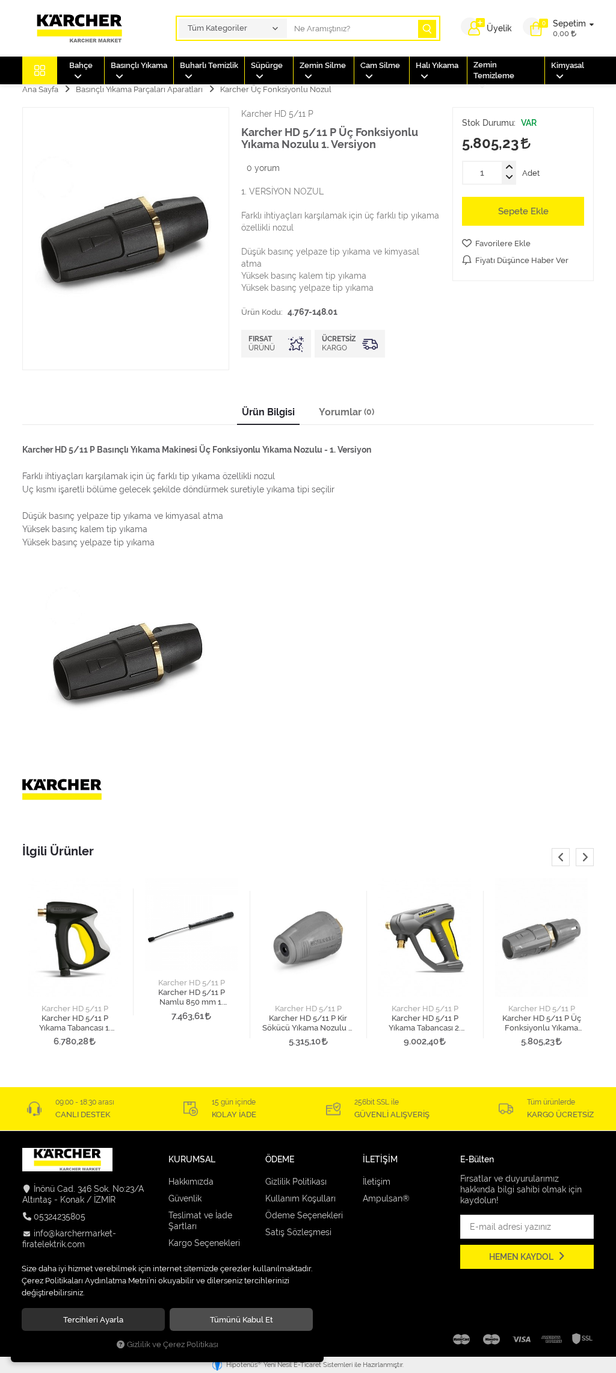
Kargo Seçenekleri (204, 1243)
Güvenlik (185, 1198)
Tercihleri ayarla (93, 1319)
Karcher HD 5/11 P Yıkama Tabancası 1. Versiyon (75, 1023)
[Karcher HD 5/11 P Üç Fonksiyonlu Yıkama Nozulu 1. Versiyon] (126, 239)
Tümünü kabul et (241, 1319)
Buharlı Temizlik (209, 65)
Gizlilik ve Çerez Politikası (172, 1344)
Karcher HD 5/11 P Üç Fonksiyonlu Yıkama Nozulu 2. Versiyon (541, 1023)
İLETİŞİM (380, 1159)
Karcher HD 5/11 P (75, 1008)
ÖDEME (279, 1159)
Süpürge (267, 65)
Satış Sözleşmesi (298, 1232)
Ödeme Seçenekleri (304, 1215)
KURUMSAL (191, 1159)
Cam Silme (380, 65)
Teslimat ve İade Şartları (200, 1220)
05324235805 (59, 1216)
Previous (561, 857)
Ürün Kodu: (262, 312)
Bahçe (81, 65)
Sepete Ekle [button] (523, 211)
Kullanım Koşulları (300, 1198)
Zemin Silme (323, 65)
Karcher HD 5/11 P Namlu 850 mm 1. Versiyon (191, 997)
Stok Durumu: (489, 123)
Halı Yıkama (437, 65)
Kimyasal (567, 65)
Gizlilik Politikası (296, 1181)
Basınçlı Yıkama (139, 65)
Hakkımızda (191, 1181)
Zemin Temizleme (493, 70)
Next (585, 857)
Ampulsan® (386, 1198)
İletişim (376, 1181)
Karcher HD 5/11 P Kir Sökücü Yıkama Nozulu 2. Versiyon (308, 1023)
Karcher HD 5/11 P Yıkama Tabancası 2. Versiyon (425, 1023)
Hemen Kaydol (522, 1257)
